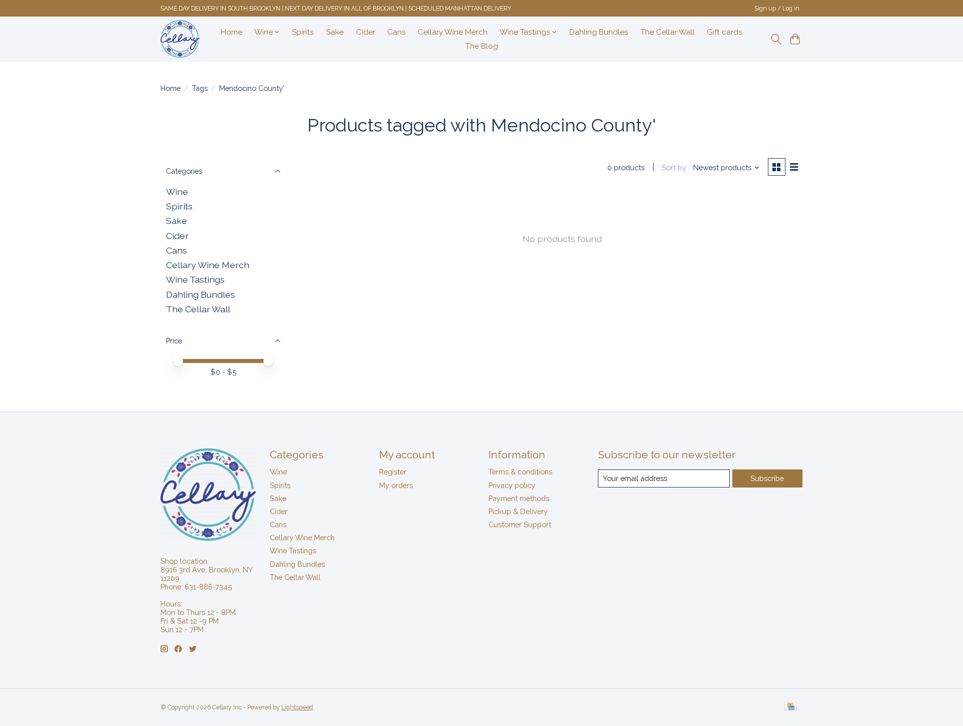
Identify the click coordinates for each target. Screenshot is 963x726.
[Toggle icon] (775, 39)
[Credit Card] (790, 707)
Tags (200, 88)
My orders (396, 485)
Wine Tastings (195, 279)
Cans (396, 32)
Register (392, 471)
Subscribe (767, 478)
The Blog (481, 46)
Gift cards (724, 32)
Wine (177, 191)
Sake (335, 32)
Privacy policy (512, 485)
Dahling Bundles (598, 32)
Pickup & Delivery (518, 511)
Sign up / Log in (776, 8)
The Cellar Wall (667, 32)
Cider (365, 32)
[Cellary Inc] (180, 39)
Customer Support (520, 524)
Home (231, 32)
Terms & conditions (520, 471)
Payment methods (519, 498)
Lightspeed (297, 707)
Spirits (303, 32)
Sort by (674, 167)
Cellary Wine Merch (453, 32)
